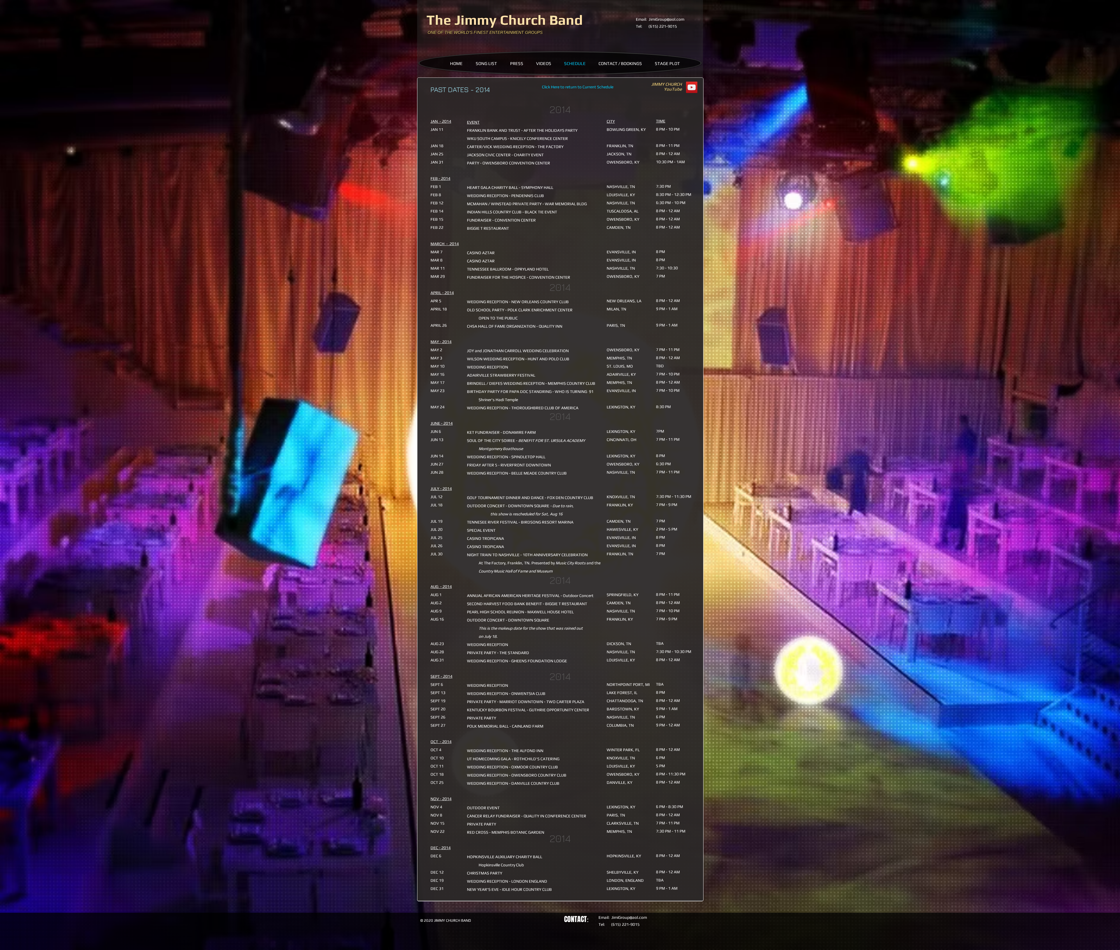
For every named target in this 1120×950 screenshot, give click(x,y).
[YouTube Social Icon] (691, 87)
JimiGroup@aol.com (666, 19)
